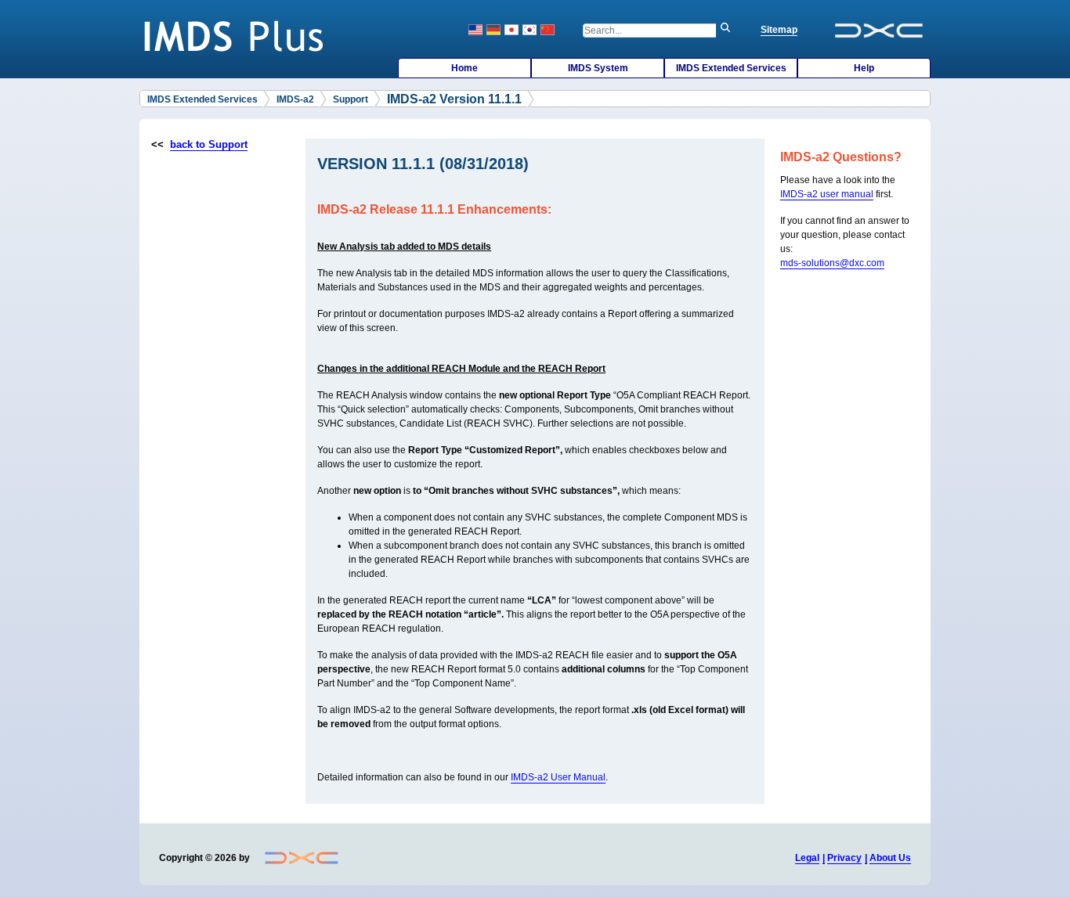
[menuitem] (464, 68)
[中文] (547, 30)
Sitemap (779, 29)
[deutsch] (493, 30)
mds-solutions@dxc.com (832, 263)
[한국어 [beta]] (529, 30)
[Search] (729, 30)
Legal (807, 857)
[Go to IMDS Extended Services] (237, 35)
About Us (890, 857)
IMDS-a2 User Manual (558, 777)
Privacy (844, 857)
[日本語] (511, 30)
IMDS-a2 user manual (826, 194)
